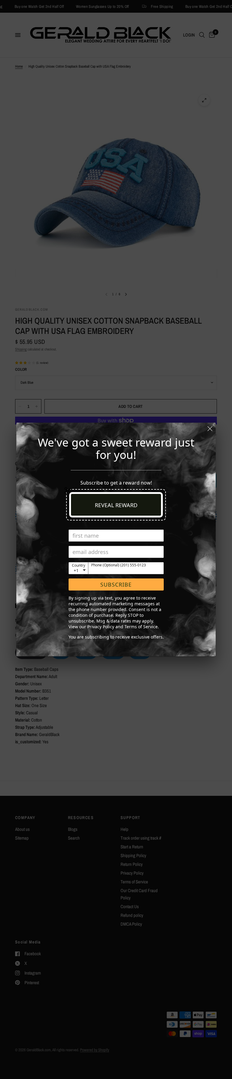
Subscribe (116, 584)
